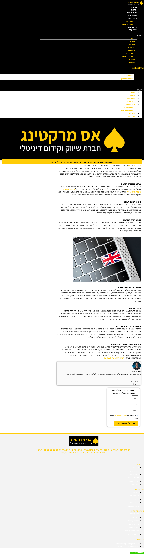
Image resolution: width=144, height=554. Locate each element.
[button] (91, 35)
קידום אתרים (131, 44)
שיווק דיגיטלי (132, 18)
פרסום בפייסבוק (127, 56)
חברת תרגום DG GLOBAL (114, 358)
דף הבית (132, 38)
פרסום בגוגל (129, 21)
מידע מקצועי (131, 113)
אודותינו (132, 41)
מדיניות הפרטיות (121, 416)
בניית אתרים (131, 47)
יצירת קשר (133, 30)
